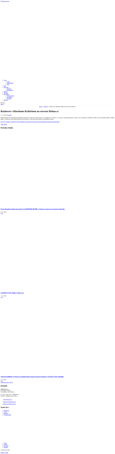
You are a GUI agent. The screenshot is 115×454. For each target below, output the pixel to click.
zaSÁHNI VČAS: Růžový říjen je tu (12, 293)
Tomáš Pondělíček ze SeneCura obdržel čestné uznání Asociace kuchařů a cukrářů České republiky (32, 376)
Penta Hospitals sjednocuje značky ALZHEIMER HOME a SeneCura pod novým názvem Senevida (33, 209)
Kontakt (6, 447)
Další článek (4, 124)
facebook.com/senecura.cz (9, 401)
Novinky (46, 106)
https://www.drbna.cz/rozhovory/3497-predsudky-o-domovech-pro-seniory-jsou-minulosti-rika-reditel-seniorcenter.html (30, 121)
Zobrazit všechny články (7, 382)
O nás (5, 412)
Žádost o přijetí (4, 452)
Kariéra (5, 444)
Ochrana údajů (7, 415)
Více (2, 213)
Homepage (6, 410)
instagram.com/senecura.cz (9, 404)
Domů (40, 106)
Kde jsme (6, 413)
